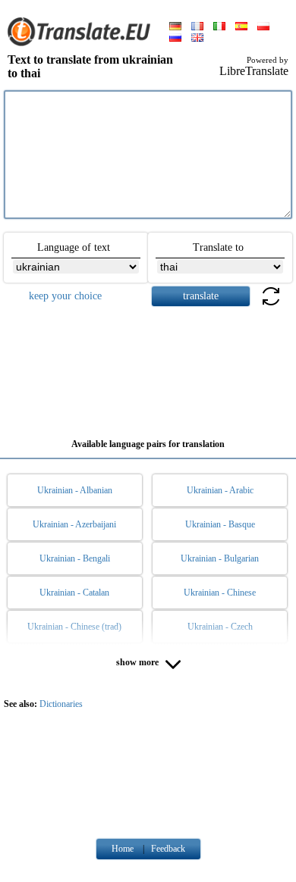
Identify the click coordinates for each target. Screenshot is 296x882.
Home (123, 848)
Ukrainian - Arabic (220, 490)
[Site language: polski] (263, 27)
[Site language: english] (197, 38)
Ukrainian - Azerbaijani (74, 524)
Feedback (168, 848)
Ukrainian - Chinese (220, 592)
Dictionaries (61, 704)
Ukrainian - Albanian (74, 490)
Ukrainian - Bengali (74, 558)
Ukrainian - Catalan (74, 592)
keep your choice (65, 296)
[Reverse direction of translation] (271, 305)
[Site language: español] (241, 27)
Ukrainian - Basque (220, 524)
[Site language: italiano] (219, 27)
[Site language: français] (197, 27)
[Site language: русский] (175, 38)
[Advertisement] (148, 366)
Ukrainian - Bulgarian (220, 558)
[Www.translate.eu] (83, 43)
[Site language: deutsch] (175, 27)
